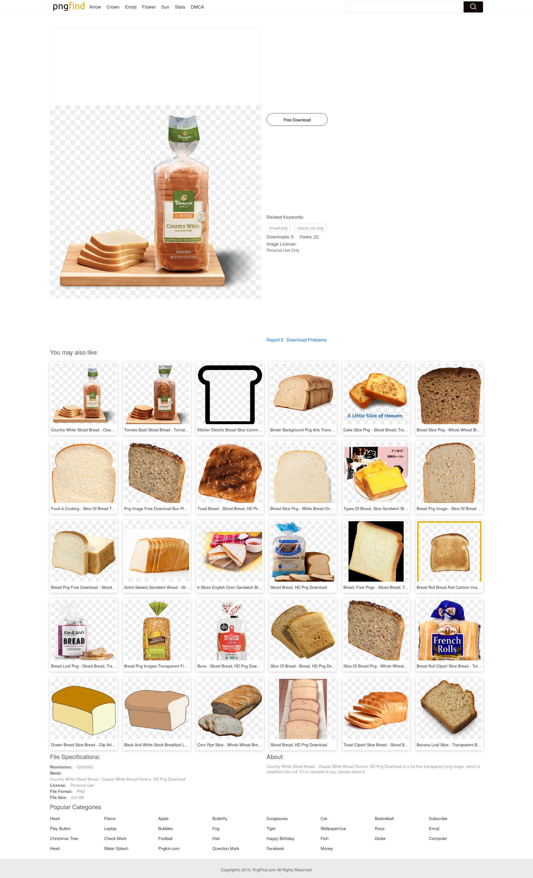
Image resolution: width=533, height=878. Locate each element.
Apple (163, 818)
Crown (113, 7)
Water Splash (116, 848)
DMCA (197, 7)
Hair (216, 838)
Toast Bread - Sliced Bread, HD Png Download (238, 508)
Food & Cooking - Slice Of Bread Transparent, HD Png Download (108, 508)
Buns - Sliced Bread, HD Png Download (231, 666)
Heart (55, 818)
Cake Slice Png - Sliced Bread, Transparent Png (385, 429)
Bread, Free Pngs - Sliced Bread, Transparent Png (387, 587)
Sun (165, 7)
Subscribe (438, 818)
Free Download (297, 120)
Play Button (60, 828)
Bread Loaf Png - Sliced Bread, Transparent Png (93, 666)
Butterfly (220, 818)
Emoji (131, 7)
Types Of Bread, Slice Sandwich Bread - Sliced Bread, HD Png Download (407, 508)
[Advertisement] (155, 66)
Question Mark (225, 848)
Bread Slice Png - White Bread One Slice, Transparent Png (321, 508)
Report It (274, 340)
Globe (380, 838)
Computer (438, 838)
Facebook (275, 848)
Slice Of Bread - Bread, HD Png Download (307, 666)
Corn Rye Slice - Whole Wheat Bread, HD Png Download (247, 744)
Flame (109, 818)
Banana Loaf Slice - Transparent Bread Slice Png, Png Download (474, 744)
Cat (324, 818)
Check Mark (115, 838)
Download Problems (306, 340)
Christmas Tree (64, 838)
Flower (149, 7)
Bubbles (165, 828)
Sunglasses (277, 818)
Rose (379, 828)
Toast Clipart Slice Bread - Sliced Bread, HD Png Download (395, 744)
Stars (180, 7)
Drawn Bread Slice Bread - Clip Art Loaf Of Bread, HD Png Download (111, 744)
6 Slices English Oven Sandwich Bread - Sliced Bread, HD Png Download (261, 587)
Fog (215, 828)
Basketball (384, 818)
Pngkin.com (169, 848)
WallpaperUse (333, 828)
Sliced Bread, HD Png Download (298, 587)
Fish (324, 838)
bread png (279, 228)
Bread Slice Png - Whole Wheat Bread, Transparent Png (466, 429)
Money (327, 848)
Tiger (271, 828)
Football (165, 838)
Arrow (95, 7)
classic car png (310, 228)
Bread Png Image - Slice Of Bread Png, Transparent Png (466, 508)
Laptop (110, 828)
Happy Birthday (280, 838)
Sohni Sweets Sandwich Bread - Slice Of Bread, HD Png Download (182, 587)
